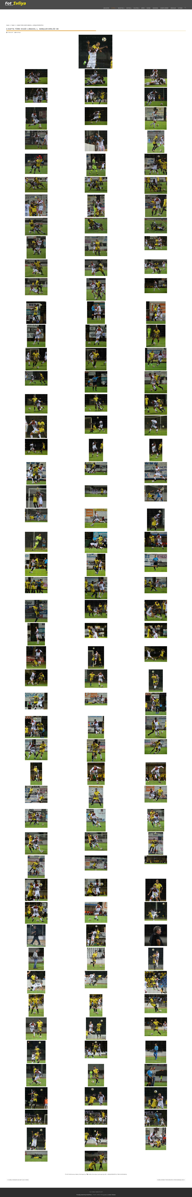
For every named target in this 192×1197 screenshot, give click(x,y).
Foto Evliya (18, 32)
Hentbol (128, 8)
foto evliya (94, 1174)
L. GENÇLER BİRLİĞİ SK (112, 1174)
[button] (185, 8)
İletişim (180, 8)
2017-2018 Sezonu (71, 1174)
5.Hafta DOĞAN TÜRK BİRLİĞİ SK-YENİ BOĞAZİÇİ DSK (170, 1180)
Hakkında (155, 8)
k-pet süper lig (101, 1174)
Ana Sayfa (106, 8)
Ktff (105, 1174)
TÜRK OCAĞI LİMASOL (122, 1174)
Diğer (142, 8)
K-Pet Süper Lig (82, 1174)
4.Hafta (90, 1174)
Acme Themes (112, 1194)
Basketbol (121, 8)
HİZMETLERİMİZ (164, 8)
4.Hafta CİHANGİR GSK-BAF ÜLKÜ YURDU (18, 1180)
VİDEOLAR (173, 8)
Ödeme (148, 8)
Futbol (113, 8)
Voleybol (136, 8)
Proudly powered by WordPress (84, 1194)
